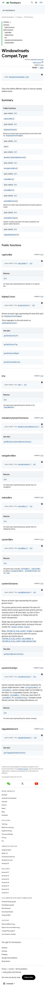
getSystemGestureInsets (13, 654)
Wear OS (5, 853)
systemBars (8, 190)
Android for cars (7, 860)
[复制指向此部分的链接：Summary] (15, 100)
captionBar (8, 119)
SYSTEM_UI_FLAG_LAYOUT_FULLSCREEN (16, 639)
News (3, 808)
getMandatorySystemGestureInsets (17, 442)
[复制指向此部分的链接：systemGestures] (20, 584)
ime (5, 146)
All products (6, 961)
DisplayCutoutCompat (14, 136)
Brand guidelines (21, 969)
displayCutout (9, 130)
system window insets (20, 627)
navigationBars (10, 168)
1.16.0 (41, 668)
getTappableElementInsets (14, 753)
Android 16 (5, 876)
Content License (23, 769)
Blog (3, 812)
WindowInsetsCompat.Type (19, 77)
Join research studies (9, 934)
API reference (9, 10)
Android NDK (6, 915)
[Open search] (32, 2)
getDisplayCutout (9, 323)
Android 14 (5, 882)
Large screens (6, 850)
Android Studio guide (9, 902)
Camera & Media (7, 834)
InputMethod (9, 407)
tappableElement (10, 235)
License (11, 969)
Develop (19, 17)
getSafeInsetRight (11, 353)
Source (4, 805)
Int (15, 113)
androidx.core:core (37, 59)
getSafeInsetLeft (11, 336)
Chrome (4, 951)
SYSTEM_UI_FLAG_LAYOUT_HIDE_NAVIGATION (19, 641)
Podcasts (5, 815)
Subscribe (28, 977)
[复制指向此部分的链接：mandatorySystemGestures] (30, 418)
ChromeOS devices (8, 857)
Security (4, 801)
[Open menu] (3, 2)
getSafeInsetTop (10, 344)
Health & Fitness (7, 831)
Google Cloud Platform (9, 958)
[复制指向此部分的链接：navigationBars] (18, 456)
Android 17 (5, 872)
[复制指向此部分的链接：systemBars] (15, 539)
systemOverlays (10, 218)
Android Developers (8, 17)
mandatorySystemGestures (14, 157)
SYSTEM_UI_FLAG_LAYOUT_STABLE (19, 631)
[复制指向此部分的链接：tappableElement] (20, 729)
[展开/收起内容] (10, 22)
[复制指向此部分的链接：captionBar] (14, 255)
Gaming (4, 824)
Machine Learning (8, 827)
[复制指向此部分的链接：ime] (7, 376)
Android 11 (5, 893)
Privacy (4, 838)
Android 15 (5, 879)
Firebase (4, 954)
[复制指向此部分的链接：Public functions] (23, 245)
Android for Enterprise (9, 798)
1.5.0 (41, 65)
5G (3, 841)
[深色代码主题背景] (42, 74)
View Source (37, 62)
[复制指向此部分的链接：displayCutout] (17, 297)
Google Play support (8, 931)
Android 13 (5, 886)
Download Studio (7, 912)
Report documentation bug (11, 927)
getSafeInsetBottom (12, 362)
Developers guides (8, 905)
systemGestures (10, 201)
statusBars (8, 179)
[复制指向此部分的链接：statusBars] (14, 498)
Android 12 (5, 889)
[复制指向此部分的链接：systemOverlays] (19, 668)
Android (4, 795)
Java (41, 68)
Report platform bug (8, 924)
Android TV (5, 863)
